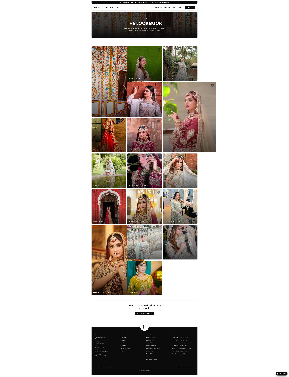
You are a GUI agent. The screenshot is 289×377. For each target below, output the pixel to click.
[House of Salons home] (144, 7)
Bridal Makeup (150, 343)
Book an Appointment (144, 313)
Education (123, 345)
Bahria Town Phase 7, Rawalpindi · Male (182, 348)
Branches (105, 7)
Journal (123, 351)
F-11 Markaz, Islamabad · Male (179, 345)
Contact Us (124, 337)
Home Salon (158, 7)
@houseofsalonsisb (100, 355)
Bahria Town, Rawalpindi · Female (180, 351)
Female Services (150, 337)
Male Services (150, 340)
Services (96, 7)
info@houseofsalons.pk (101, 351)
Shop (173, 7)
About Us (123, 340)
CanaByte (147, 370)
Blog (118, 7)
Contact (180, 7)
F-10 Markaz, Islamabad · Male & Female (182, 343)
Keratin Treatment (151, 345)
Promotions (149, 351)
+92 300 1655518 (99, 343)
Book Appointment (151, 359)
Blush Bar (167, 7)
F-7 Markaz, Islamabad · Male (179, 340)
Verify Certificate (125, 348)
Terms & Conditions (112, 367)
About (112, 7)
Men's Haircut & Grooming (153, 348)
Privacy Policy (99, 367)
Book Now (190, 7)
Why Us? (123, 343)
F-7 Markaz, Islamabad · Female (180, 337)
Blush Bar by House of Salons (180, 353)
